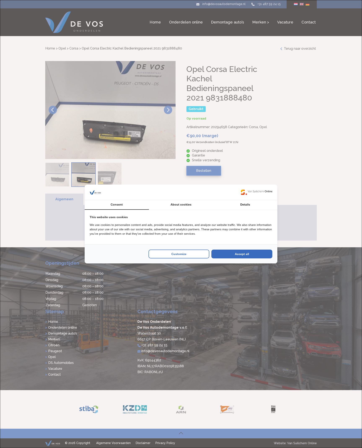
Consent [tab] (117, 204)
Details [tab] (245, 204)
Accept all (242, 254)
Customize (178, 254)
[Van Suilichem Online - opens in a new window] (256, 192)
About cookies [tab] (181, 204)
